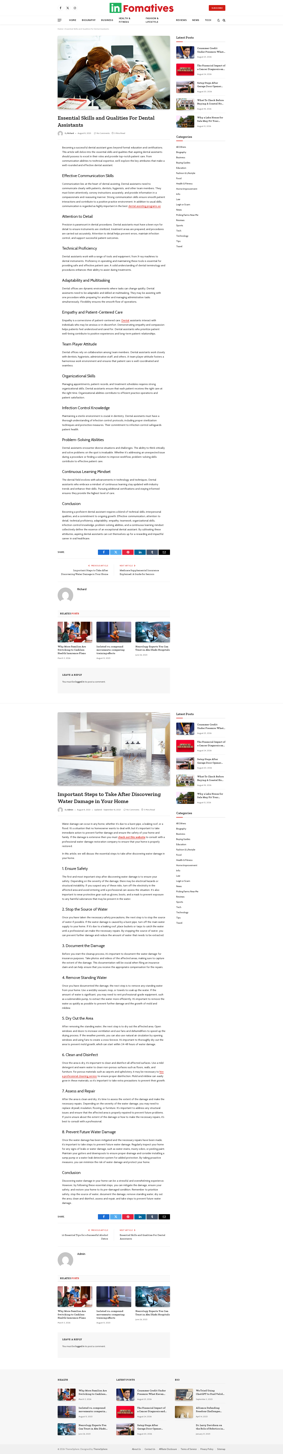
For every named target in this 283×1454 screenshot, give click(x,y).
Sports (179, 225)
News (195, 20)
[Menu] (59, 20)
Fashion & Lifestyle (152, 20)
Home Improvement (186, 188)
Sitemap (221, 1449)
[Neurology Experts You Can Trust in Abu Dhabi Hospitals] (152, 632)
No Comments (103, 133)
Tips (178, 241)
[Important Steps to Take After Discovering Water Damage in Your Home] (114, 749)
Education (181, 167)
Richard (70, 133)
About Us (136, 1449)
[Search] (223, 20)
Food (178, 178)
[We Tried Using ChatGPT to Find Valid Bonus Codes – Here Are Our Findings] (184, 1395)
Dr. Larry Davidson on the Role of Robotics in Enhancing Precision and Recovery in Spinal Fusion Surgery (210, 1427)
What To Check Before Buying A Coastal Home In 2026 (211, 102)
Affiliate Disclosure (168, 1449)
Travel (179, 246)
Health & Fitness (125, 20)
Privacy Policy (206, 1449)
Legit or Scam (183, 204)
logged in (80, 681)
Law (178, 199)
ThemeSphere (100, 1449)
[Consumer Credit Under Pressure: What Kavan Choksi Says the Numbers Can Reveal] (185, 52)
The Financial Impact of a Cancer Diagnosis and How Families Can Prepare (211, 67)
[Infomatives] (141, 7)
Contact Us (150, 1449)
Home (72, 20)
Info (178, 194)
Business (107, 20)
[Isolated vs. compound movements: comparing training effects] (113, 632)
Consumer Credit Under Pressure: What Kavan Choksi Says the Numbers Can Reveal (211, 50)
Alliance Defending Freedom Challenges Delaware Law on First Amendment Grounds (209, 1409)
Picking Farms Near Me (187, 215)
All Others (181, 146)
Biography (89, 20)
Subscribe (217, 8)
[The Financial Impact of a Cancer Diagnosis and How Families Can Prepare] (185, 70)
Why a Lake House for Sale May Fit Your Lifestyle (210, 119)
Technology (182, 235)
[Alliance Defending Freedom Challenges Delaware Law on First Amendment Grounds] (184, 1412)
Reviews (181, 20)
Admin (70, 809)
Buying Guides (183, 162)
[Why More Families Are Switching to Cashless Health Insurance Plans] (75, 632)
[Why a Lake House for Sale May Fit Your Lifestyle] (185, 122)
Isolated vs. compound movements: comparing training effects (110, 650)
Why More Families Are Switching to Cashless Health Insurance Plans (72, 650)
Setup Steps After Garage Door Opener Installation (209, 84)
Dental (125, 320)
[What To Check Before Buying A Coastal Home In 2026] (185, 104)
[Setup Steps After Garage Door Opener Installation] (185, 87)
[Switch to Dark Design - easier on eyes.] (219, 20)
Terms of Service (189, 1449)
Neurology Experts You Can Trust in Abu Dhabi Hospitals (152, 648)
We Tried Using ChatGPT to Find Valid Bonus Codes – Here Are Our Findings (210, 1392)
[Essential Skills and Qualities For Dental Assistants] (114, 72)
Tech (208, 20)
